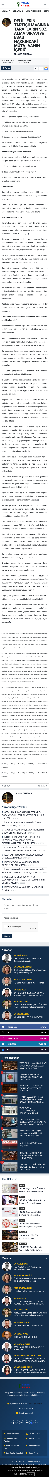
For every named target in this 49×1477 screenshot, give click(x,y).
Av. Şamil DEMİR (21, 955)
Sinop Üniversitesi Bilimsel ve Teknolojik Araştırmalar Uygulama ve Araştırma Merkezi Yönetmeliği (33, 1214)
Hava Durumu (34, 1434)
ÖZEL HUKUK (21, 1464)
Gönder (7, 936)
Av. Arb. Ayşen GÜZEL (23, 1367)
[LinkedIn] (27, 1422)
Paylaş (7, 68)
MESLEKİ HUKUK (33, 11)
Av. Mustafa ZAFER (22, 1344)
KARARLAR (18, 11)
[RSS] (35, 1422)
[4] (42, 599)
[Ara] (45, 4)
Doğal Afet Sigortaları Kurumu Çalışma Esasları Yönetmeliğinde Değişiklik (32, 1202)
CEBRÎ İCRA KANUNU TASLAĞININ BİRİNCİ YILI (29, 1348)
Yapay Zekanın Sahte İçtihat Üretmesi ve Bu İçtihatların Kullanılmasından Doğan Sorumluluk (30, 1005)
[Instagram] (22, 1422)
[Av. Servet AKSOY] (7, 1015)
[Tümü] (46, 950)
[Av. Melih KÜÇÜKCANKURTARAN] (7, 1358)
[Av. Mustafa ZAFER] (7, 1347)
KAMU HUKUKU (8, 1464)
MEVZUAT (32, 1464)
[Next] (31, 1422)
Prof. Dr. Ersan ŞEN (23, 980)
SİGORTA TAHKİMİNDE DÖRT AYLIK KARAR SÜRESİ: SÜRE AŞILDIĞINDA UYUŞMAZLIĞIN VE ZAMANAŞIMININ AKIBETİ (29, 1360)
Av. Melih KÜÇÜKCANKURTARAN (27, 1356)
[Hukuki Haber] (23, 4)
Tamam (31, 1474)
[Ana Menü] (3, 4)
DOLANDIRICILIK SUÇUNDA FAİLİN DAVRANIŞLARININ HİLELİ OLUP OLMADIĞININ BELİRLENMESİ (23, 880)
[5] (10, 622)
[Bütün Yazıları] (46, 807)
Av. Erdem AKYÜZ (21, 1334)
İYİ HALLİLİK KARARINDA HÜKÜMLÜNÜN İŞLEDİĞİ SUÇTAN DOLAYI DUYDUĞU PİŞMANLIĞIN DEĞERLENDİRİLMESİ (21, 840)
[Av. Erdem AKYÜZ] (7, 1335)
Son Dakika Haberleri (14, 1453)
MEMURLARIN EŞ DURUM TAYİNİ (28, 1017)
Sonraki (41, 786)
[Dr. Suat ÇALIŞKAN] (6, 22)
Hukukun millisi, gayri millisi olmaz (29, 983)
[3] (27, 516)
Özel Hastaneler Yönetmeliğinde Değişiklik (30, 1225)
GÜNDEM (42, 1464)
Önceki (7, 786)
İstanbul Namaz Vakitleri (11, 1439)
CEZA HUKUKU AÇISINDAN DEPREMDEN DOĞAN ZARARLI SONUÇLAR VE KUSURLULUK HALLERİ (23, 815)
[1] (28, 233)
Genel (22, 1185)
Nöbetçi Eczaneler (14, 1434)
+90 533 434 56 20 (26, 1408)
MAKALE (6, 11)
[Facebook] (13, 1422)
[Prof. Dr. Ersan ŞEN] (7, 981)
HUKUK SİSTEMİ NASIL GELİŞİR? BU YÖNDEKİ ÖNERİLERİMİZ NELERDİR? (30, 1371)
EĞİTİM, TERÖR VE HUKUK (25, 1337)
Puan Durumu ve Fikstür (11, 1447)
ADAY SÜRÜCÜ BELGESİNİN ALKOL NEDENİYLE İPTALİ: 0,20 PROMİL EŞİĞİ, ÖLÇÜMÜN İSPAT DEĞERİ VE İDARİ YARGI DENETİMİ (32, 1237)
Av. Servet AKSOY (21, 1014)
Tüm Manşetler (34, 1446)
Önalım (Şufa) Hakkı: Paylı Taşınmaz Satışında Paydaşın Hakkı (30, 971)
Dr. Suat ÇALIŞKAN (23, 54)
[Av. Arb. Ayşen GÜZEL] (7, 1370)
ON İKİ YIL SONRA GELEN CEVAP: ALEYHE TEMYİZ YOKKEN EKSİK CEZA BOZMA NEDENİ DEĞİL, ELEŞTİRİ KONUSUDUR (29, 994)
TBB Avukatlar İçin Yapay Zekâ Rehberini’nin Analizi (27, 959)
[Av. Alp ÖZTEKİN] (7, 1004)
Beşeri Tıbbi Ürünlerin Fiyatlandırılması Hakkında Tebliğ (32, 1190)
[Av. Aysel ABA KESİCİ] (7, 969)
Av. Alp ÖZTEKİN (21, 1001)
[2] (38, 500)
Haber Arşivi (33, 1453)
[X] (18, 1422)
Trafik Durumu (33, 1438)
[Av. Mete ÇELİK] (7, 992)
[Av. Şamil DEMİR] (7, 958)
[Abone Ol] (46, 68)
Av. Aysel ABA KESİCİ (23, 967)
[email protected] (35, 1404)
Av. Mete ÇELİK (20, 990)
